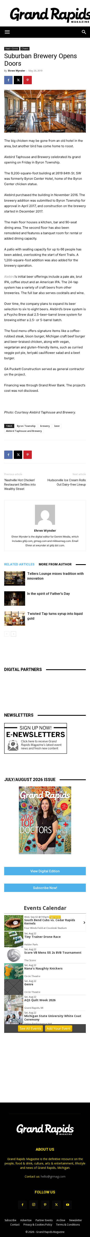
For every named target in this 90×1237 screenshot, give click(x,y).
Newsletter (75, 1220)
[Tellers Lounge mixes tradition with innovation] (14, 578)
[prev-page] (6, 634)
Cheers (25, 48)
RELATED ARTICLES (19, 564)
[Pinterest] (27, 80)
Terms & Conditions (68, 1224)
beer (57, 425)
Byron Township (26, 425)
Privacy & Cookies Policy (37, 1224)
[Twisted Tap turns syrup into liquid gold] (14, 618)
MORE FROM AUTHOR (55, 564)
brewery (45, 425)
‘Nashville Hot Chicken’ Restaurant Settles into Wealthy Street (20, 484)
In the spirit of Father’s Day (48, 593)
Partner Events (44, 1220)
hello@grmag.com (53, 1176)
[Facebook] (8, 80)
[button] (7, 32)
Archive (61, 1220)
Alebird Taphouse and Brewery (24, 430)
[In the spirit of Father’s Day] (14, 598)
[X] (18, 80)
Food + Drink (11, 48)
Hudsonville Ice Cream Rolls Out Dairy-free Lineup (67, 482)
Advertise (26, 1220)
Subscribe (10, 1220)
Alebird (9, 277)
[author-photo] (45, 524)
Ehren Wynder (16, 70)
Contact (14, 1224)
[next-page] (13, 634)
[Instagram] (34, 1205)
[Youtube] (67, 1205)
